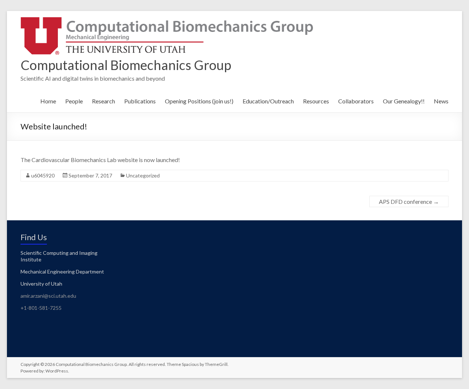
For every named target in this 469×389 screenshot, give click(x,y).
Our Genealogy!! (404, 101)
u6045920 (43, 175)
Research (103, 101)
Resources (316, 101)
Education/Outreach (268, 101)
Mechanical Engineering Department (62, 271)
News (441, 101)
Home (48, 101)
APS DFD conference (409, 201)
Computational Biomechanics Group (126, 65)
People (74, 101)
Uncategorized (143, 175)
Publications (140, 101)
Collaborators (356, 101)
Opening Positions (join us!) (199, 101)
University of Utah (41, 283)
